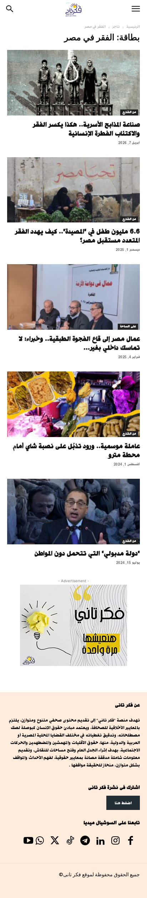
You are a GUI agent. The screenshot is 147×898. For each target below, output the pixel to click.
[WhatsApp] (39, 841)
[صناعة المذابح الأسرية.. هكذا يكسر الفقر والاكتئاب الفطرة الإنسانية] (73, 83)
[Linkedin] (100, 841)
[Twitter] (55, 841)
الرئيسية (133, 27)
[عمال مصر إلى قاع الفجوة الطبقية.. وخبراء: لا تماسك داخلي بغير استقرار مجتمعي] (73, 297)
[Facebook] (130, 841)
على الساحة (128, 326)
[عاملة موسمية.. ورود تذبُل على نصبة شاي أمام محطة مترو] (73, 404)
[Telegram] (85, 841)
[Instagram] (115, 841)
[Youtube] (28, 841)
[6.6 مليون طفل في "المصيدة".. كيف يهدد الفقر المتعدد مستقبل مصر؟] (73, 190)
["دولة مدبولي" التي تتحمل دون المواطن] (73, 511)
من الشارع (129, 112)
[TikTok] (70, 841)
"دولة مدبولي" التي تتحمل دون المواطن (87, 553)
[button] (135, 9)
